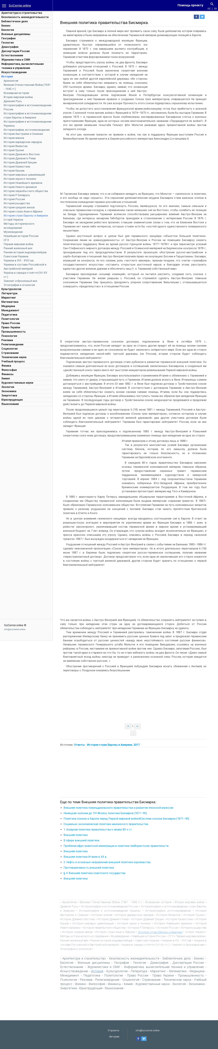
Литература (9, 293)
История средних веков (19, 207)
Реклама (7, 340)
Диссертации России (15, 51)
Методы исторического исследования (84, 936)
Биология (7, 29)
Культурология (11, 289)
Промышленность (13, 331)
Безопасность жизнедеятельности (25, 17)
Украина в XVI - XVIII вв (19, 260)
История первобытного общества (26, 191)
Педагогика (9, 314)
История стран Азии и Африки (23, 211)
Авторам (114, 1036)
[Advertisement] (26, 459)
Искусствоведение (14, 72)
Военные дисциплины (15, 34)
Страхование (10, 353)
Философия (9, 370)
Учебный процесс (13, 361)
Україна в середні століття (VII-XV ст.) (145, 944)
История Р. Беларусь (17, 195)
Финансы (7, 374)
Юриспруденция (12, 399)
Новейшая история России (21, 236)
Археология (11, 80)
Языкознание (10, 404)
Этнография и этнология (19, 285)
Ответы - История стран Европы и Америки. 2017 (107, 744)
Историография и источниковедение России (109, 906)
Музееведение (13, 232)
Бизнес (6, 25)
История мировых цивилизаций (24, 174)
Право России (10, 323)
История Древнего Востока (22, 154)
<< (209, 8)
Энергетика (9, 395)
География (8, 38)
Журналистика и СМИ (15, 59)
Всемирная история (16, 93)
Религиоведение (12, 344)
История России (14, 199)
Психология (9, 336)
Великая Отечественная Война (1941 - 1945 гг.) (111, 902)
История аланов (14, 138)
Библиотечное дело (14, 21)
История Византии (15, 146)
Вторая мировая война (18, 97)
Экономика (8, 391)
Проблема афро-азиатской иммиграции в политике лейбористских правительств (116, 845)
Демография (9, 47)
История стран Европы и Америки (26, 215)
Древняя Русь (13, 101)
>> (215, 8)
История (7, 76)
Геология (7, 42)
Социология (9, 348)
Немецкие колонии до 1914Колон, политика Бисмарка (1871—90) (105, 813)
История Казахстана (17, 166)
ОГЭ (6, 240)
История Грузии (14, 150)
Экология (7, 387)
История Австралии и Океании (23, 133)
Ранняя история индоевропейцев (25, 252)
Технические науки (13, 357)
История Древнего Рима (20, 158)
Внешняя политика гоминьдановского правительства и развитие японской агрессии (118, 807)
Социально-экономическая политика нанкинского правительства (106, 824)
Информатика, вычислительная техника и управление (164, 967)
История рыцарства (17, 203)
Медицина (8, 306)
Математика (9, 301)
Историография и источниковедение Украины (110, 910)
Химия (5, 378)
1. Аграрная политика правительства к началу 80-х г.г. (98, 829)
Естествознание (12, 55)
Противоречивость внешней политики (89, 867)
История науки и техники (20, 178)
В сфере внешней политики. (82, 840)
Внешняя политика (76, 835)
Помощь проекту (190, 5)
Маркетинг (8, 297)
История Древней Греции (20, 162)
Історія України (13, 219)
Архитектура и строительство (21, 12)
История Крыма (14, 170)
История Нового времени (20, 187)
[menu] (4, 5)
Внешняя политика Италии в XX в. (85, 856)
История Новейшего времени (23, 183)
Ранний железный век (18, 248)
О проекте (113, 1030)
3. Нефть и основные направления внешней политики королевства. (107, 862)
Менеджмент (10, 310)
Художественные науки (17, 382)
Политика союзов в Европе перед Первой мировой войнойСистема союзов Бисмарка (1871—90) (126, 818)
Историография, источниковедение (27, 129)
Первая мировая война (18, 244)
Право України (10, 327)
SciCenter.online (20, 5)
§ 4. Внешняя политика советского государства (94, 873)
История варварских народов (23, 142)
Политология (10, 319)
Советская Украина (16, 256)
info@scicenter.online (14, 629)
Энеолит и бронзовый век (20, 281)
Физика (6, 365)
